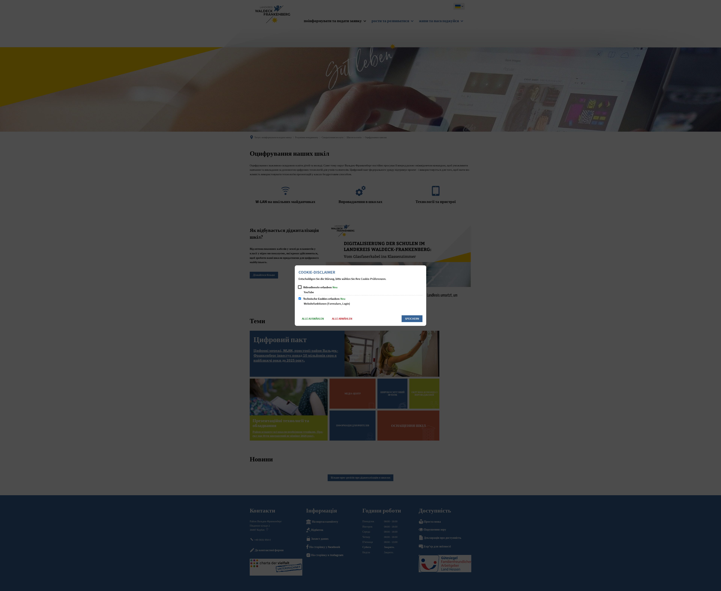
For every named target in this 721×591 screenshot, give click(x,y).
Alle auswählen (313, 318)
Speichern (412, 318)
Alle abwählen (342, 318)
